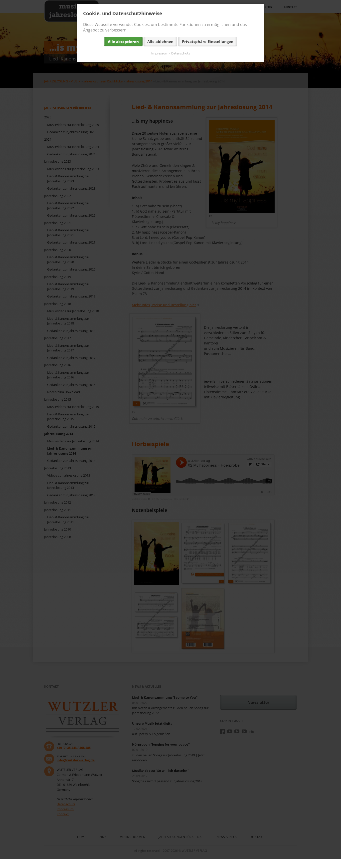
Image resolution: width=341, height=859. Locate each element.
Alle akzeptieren (123, 41)
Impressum (159, 53)
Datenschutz (180, 53)
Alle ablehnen (160, 41)
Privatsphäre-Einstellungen (207, 41)
